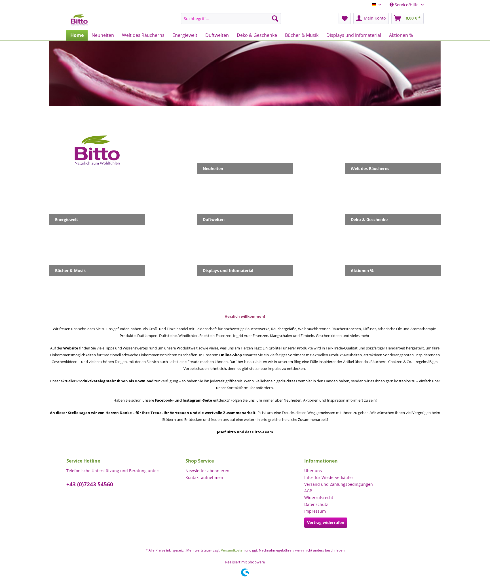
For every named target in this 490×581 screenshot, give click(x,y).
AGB (308, 490)
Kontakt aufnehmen (204, 477)
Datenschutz (316, 504)
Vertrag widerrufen (325, 522)
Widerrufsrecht (318, 497)
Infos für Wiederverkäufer (328, 477)
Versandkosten (232, 550)
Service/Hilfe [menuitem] (407, 4)
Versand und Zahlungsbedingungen (338, 484)
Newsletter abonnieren (207, 470)
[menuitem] (231, 18)
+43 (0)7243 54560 (89, 484)
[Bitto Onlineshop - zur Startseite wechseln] (79, 20)
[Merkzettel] (345, 18)
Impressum (315, 511)
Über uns (313, 470)
